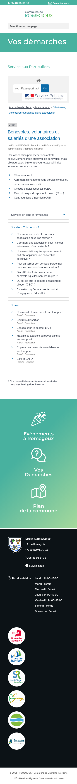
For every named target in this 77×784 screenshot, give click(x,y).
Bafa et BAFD (25, 358)
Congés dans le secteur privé (34, 327)
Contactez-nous (61, 3)
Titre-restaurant (23, 175)
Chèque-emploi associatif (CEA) (33, 188)
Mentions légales (28, 778)
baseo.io (39, 384)
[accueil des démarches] (38, 80)
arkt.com (59, 778)
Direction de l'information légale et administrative (33, 381)
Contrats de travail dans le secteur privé (40, 312)
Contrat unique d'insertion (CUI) (32, 197)
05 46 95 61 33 (37, 557)
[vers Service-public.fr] (44, 97)
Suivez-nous (36, 565)
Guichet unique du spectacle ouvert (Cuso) (39, 193)
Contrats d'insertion (28, 319)
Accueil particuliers (20, 107)
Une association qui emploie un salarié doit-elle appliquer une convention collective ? (39, 255)
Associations (42, 107)
